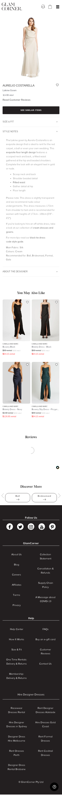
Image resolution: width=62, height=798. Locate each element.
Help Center (16, 629)
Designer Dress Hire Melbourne (16, 738)
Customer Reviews (45, 651)
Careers (16, 574)
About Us (16, 554)
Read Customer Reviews (16, 99)
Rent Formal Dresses (45, 738)
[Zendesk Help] (54, 786)
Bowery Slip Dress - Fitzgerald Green (45, 409)
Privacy (17, 605)
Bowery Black (9, 346)
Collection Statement (45, 556)
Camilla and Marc (10, 344)
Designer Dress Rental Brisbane (16, 767)
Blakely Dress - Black (41, 346)
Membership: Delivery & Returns (16, 676)
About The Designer (15, 271)
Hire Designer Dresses (31, 694)
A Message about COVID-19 (45, 599)
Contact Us (45, 663)
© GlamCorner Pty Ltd (31, 781)
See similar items (31, 110)
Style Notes (10, 131)
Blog (16, 564)
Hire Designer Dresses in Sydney (16, 724)
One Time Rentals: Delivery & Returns (16, 661)
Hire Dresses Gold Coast (45, 724)
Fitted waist (19, 182)
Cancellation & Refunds (45, 570)
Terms (16, 595)
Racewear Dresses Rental (16, 710)
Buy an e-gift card (45, 639)
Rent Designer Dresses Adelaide (45, 710)
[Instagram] (31, 526)
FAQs (46, 629)
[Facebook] (9, 526)
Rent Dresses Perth (16, 753)
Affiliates (16, 584)
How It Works (16, 639)
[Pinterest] (52, 526)
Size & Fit (8, 121)
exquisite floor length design (21, 152)
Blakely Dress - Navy (12, 409)
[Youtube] (41, 526)
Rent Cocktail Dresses (45, 753)
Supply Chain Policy (45, 585)
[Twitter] (20, 526)
